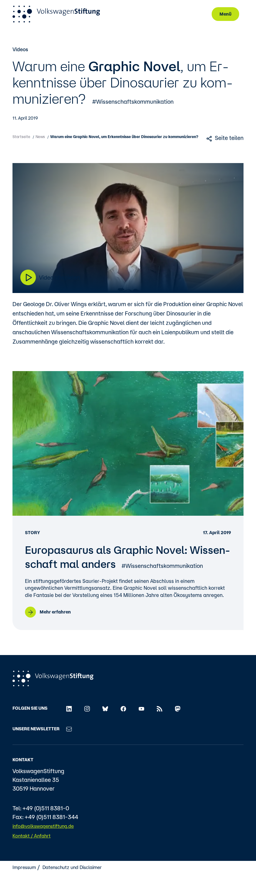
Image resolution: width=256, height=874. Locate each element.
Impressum (24, 867)
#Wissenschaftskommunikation (133, 101)
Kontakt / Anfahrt (31, 835)
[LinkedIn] (69, 708)
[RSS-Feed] (159, 708)
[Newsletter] (69, 729)
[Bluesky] (105, 708)
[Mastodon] (178, 708)
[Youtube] (141, 708)
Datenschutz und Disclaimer (72, 867)
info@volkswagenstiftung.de (43, 826)
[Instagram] (87, 708)
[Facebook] (123, 708)
